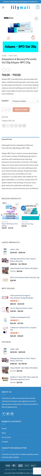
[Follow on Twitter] (8, 414)
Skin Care (13, 56)
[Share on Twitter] (12, 126)
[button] (3, 7)
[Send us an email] (12, 414)
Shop (4, 433)
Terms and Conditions (27, 469)
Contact (5, 441)
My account (6, 437)
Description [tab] (7, 139)
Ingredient (5, 101)
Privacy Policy (11, 469)
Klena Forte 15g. (27, 224)
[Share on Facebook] (8, 126)
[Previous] (1, 219)
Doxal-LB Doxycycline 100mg (9, 225)
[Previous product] (8, 70)
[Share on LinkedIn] (24, 126)
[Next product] (3, 70)
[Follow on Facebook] (4, 414)
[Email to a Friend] (16, 126)
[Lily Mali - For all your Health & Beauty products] (20, 7)
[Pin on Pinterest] (20, 126)
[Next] (39, 219)
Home (4, 56)
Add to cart (21, 110)
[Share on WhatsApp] (4, 126)
